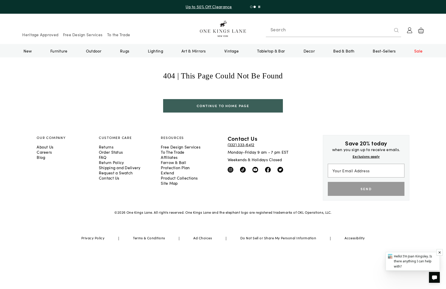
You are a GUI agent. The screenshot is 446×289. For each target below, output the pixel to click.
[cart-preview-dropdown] (421, 30)
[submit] (396, 30)
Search (278, 29)
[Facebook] (269, 169)
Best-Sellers (384, 51)
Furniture (58, 51)
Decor (309, 51)
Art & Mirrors (193, 51)
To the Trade (118, 34)
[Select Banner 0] (251, 7)
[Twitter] (281, 169)
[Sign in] (409, 30)
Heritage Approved (40, 34)
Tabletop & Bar (271, 51)
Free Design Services (83, 34)
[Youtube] (256, 169)
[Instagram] (232, 169)
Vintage (231, 51)
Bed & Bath (343, 51)
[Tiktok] (244, 169)
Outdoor (94, 51)
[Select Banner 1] (254, 7)
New (27, 51)
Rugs (124, 51)
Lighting (155, 51)
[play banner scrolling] (259, 7)
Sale (418, 51)
